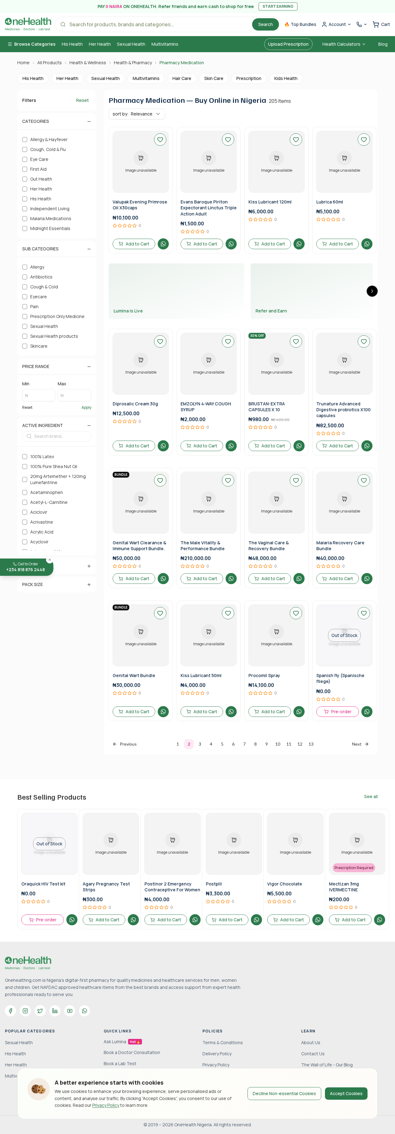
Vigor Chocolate (284, 884)
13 (311, 744)
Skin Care (213, 78)
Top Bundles (300, 24)
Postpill (214, 884)
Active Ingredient (42, 425)
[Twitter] (40, 1010)
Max (62, 384)
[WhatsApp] (84, 1010)
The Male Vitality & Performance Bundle (203, 545)
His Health (72, 44)
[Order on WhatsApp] (163, 243)
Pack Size (32, 584)
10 (277, 744)
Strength (34, 566)
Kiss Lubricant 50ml (201, 675)
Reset (82, 100)
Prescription (248, 78)
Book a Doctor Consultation (132, 1052)
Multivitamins (165, 44)
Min (25, 384)
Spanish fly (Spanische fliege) (340, 678)
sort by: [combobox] (132, 114)
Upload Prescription (288, 44)
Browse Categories (35, 44)
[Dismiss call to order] (49, 559)
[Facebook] (10, 1010)
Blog (383, 44)
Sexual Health (131, 44)
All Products (49, 62)
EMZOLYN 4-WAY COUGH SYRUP (206, 406)
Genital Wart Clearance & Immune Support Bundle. (139, 545)
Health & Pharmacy (133, 62)
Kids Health (285, 78)
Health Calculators (341, 44)
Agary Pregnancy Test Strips (106, 887)
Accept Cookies (346, 1093)
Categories (35, 121)
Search (265, 24)
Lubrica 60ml (329, 202)
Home (23, 62)
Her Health (100, 44)
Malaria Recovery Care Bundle (340, 545)
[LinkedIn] (54, 1010)
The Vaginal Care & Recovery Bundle (268, 545)
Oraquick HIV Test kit (43, 884)
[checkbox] (24, 139)
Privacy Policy (105, 1105)
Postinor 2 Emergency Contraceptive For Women (172, 887)
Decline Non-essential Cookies (284, 1093)
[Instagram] (25, 1010)
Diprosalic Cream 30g (135, 404)
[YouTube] (69, 1010)
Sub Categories (40, 249)
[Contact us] (362, 24)
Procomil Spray (264, 675)
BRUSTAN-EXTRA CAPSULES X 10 (266, 406)
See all (371, 796)
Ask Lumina (122, 1041)
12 (299, 744)
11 (288, 744)
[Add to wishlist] (160, 139)
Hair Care (182, 78)
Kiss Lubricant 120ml (270, 202)
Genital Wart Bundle (134, 675)
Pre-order (341, 711)
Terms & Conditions (222, 1042)
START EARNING (278, 6)
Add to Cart (137, 244)
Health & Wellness (87, 62)
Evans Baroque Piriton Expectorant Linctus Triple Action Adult (209, 208)
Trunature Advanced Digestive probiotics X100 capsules (343, 410)
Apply (86, 407)
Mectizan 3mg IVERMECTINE (344, 887)
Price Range (35, 366)
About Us (310, 1042)
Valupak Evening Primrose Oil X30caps (140, 205)
